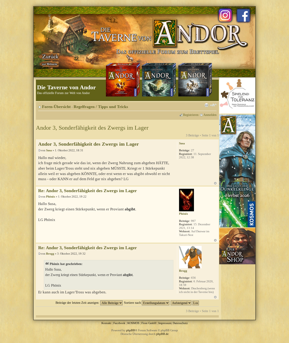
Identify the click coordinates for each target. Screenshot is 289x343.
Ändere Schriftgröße (213, 105)
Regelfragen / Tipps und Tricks (101, 106)
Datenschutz (180, 323)
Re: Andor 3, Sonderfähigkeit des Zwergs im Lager (87, 190)
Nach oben (215, 183)
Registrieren (190, 115)
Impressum (164, 323)
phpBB (130, 330)
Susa (49, 150)
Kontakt (106, 323)
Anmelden (210, 115)
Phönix (50, 196)
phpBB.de (162, 334)
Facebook (119, 323)
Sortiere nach (133, 302)
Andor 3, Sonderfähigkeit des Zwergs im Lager (92, 127)
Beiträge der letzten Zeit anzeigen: (78, 302)
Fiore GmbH (148, 323)
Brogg (50, 253)
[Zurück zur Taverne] (49, 59)
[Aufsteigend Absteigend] (185, 302)
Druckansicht (206, 105)
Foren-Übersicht (56, 106)
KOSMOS (133, 323)
